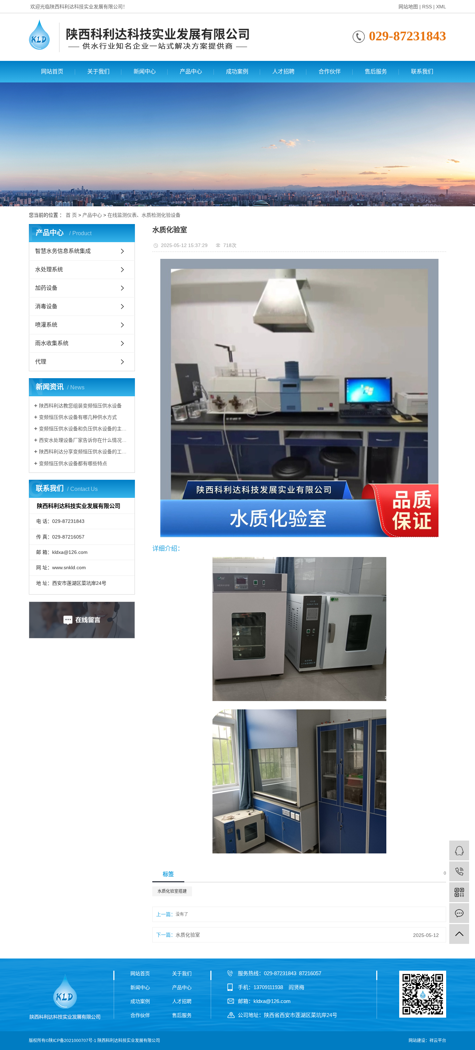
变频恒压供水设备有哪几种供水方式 (78, 417)
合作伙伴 (330, 71)
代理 (40, 362)
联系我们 (422, 71)
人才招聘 (283, 71)
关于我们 (98, 71)
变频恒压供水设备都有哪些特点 (73, 463)
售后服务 (376, 71)
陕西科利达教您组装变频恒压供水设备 (80, 405)
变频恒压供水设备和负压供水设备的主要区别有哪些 (84, 428)
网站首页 (52, 71)
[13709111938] (459, 871)
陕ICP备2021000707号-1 (72, 1040)
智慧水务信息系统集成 (63, 251)
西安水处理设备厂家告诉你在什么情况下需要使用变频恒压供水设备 (84, 440)
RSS (427, 6)
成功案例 (237, 71)
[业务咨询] (459, 850)
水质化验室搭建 (172, 891)
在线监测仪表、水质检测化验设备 (143, 215)
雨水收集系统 (52, 343)
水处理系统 (49, 269)
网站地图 (408, 6)
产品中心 (191, 71)
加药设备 (46, 288)
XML (441, 6)
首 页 (71, 215)
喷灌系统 (46, 325)
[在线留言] (459, 913)
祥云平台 (437, 1040)
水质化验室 (188, 935)
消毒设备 (46, 306)
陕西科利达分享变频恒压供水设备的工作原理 (84, 451)
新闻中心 (145, 71)
